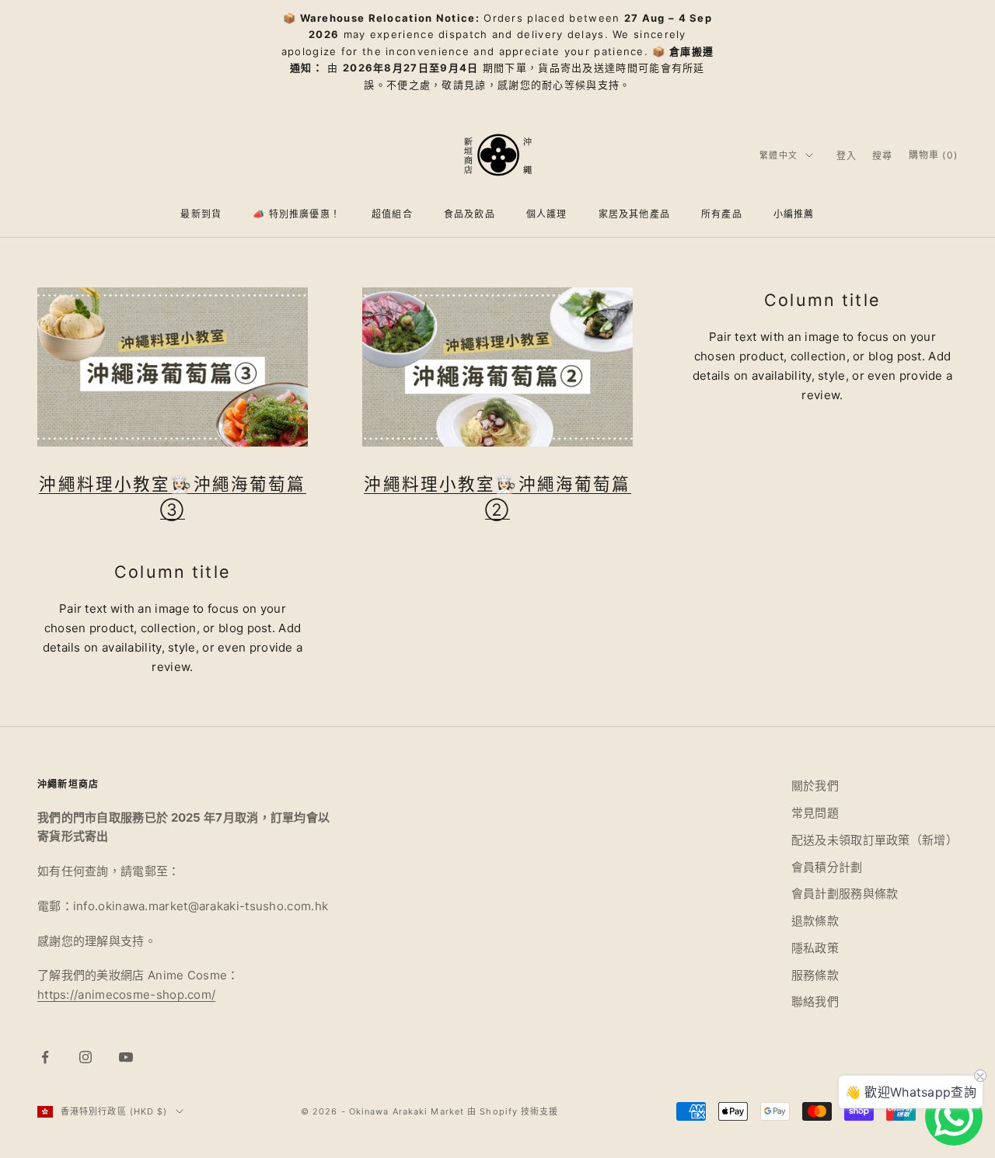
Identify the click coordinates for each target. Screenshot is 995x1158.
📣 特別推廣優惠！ (296, 215)
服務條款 (815, 975)
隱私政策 (815, 948)
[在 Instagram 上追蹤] (85, 1057)
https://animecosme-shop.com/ (126, 994)
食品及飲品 (469, 215)
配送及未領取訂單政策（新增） (874, 840)
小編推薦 (794, 215)
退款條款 (815, 920)
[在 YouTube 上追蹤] (126, 1057)
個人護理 (546, 215)
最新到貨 (201, 215)
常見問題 (815, 812)
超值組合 (392, 215)
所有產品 (721, 215)
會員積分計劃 (827, 867)
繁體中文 (778, 155)
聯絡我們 (815, 1001)
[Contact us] (954, 1117)
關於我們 (815, 785)
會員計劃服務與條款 (845, 893)
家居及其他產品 (634, 215)
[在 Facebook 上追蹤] (45, 1057)
